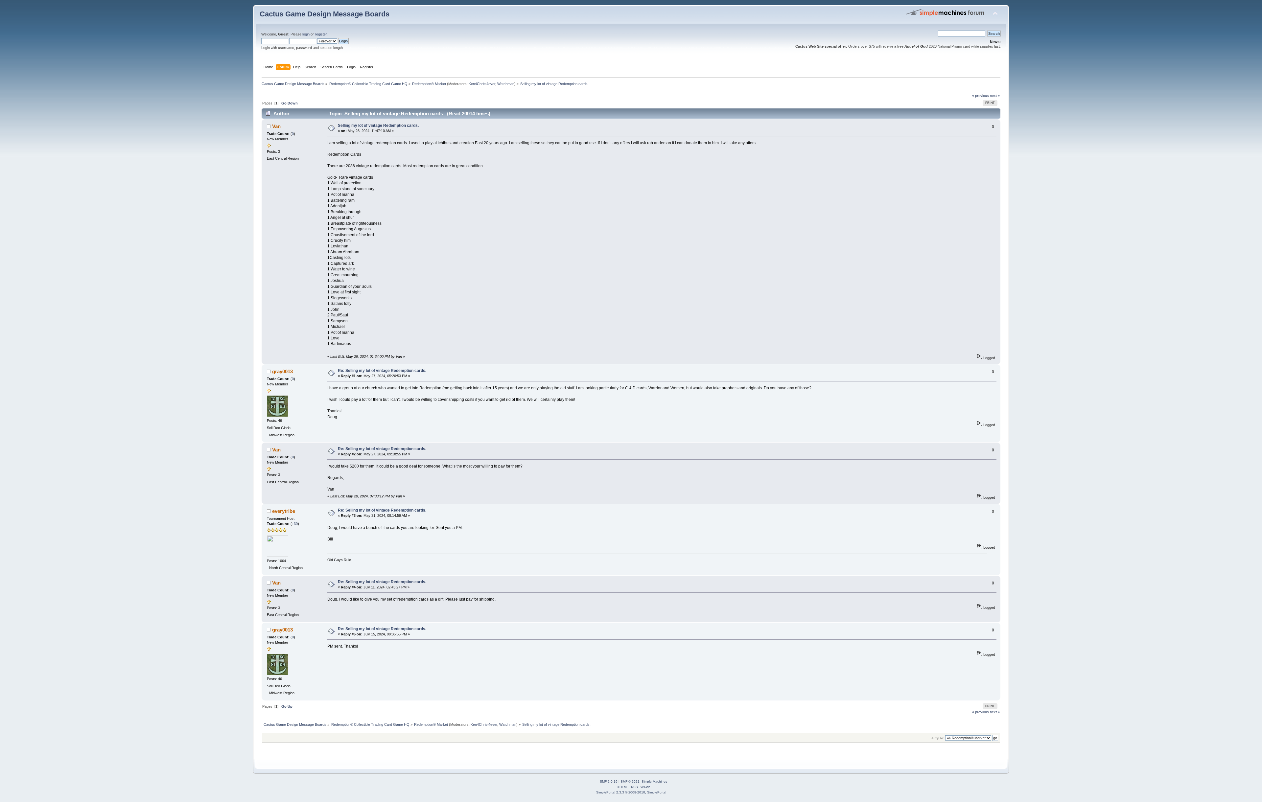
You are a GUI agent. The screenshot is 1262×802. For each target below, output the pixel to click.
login (306, 34)
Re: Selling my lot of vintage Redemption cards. (382, 370)
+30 (295, 524)
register (321, 34)
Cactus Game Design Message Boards (324, 14)
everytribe (283, 511)
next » (995, 96)
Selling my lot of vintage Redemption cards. (378, 125)
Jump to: (937, 738)
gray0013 (282, 371)
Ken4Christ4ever (482, 84)
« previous (980, 96)
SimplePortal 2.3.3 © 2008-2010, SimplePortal (631, 792)
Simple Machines (654, 781)
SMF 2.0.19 (609, 781)
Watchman (505, 84)
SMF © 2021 (630, 781)
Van (276, 126)
